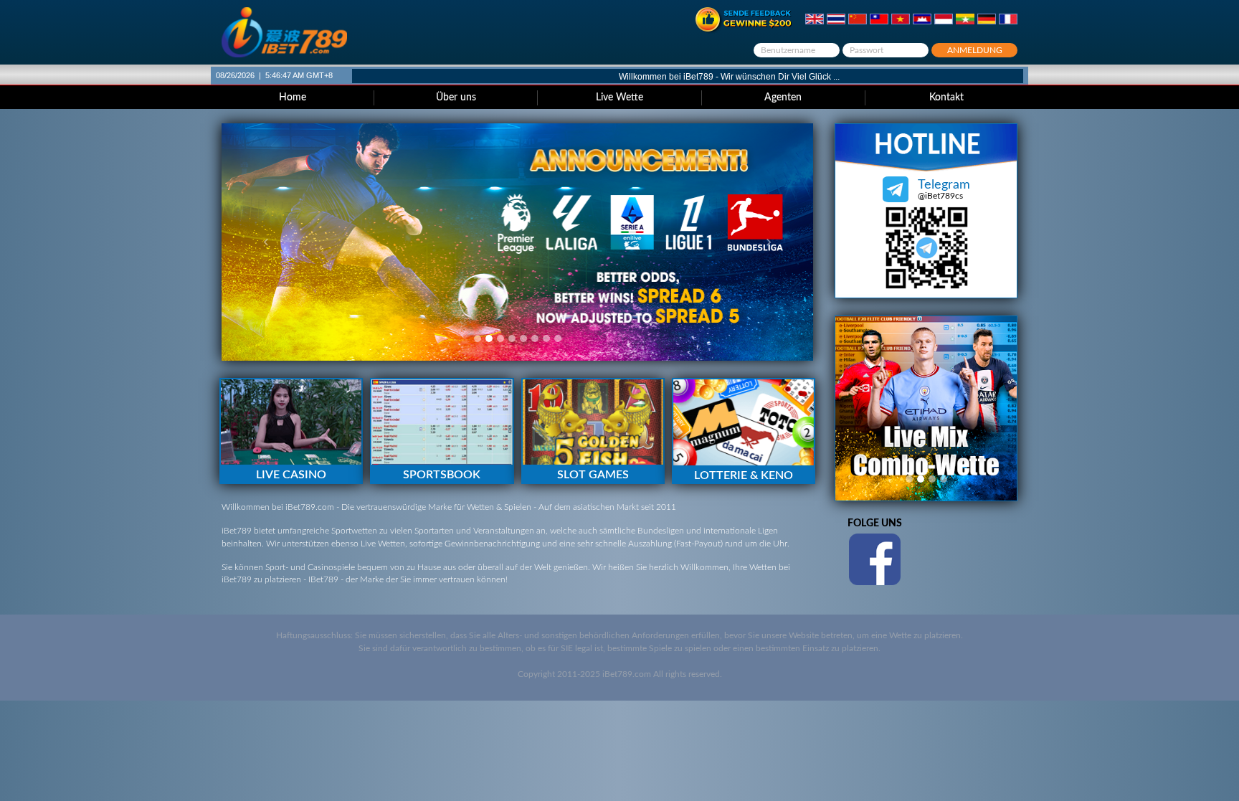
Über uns (456, 98)
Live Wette (619, 98)
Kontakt (946, 98)
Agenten (783, 98)
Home (292, 98)
